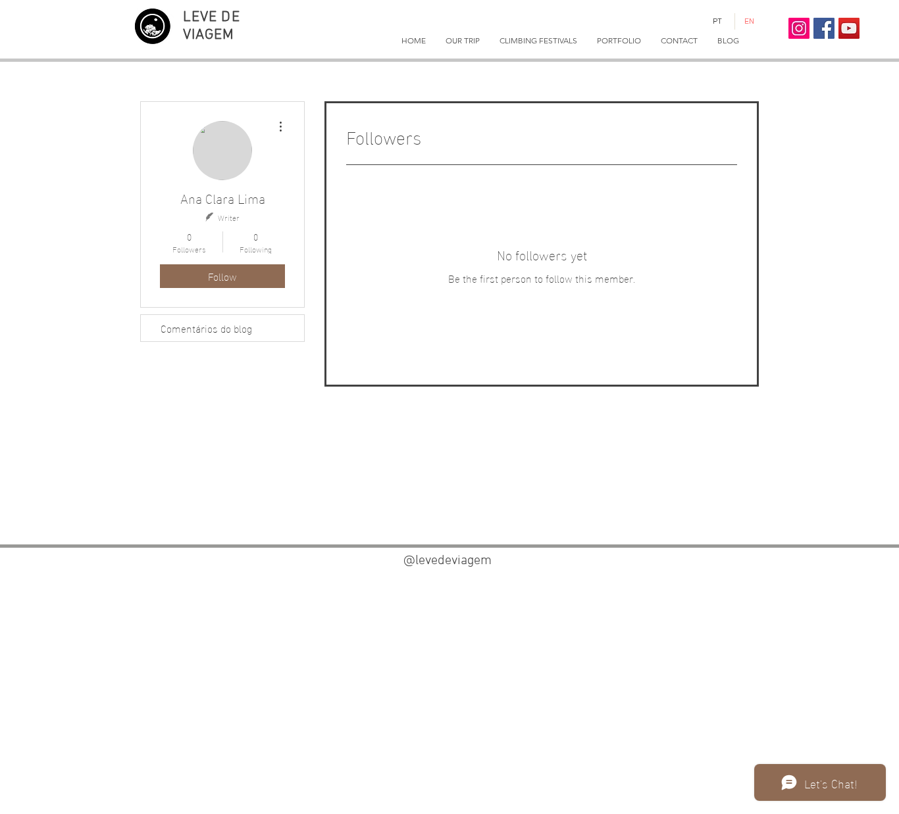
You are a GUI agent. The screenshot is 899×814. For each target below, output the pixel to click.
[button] (463, 40)
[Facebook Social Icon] (824, 28)
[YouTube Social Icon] (849, 28)
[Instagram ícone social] (798, 28)
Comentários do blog (206, 327)
